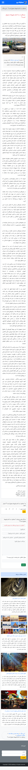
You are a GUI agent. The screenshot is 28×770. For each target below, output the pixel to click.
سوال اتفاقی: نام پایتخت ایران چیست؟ (16, 557)
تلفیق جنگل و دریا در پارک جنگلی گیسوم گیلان (16, 673)
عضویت (23, 757)
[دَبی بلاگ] (21, 2)
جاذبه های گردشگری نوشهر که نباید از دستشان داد (15, 711)
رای (24, 511)
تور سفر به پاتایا (14, 60)
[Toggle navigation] (3, 2)
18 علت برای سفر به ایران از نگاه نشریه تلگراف (16, 636)
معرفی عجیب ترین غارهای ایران (19, 598)
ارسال (23, 565)
